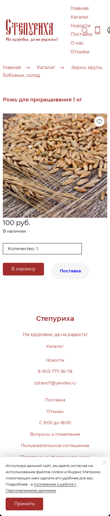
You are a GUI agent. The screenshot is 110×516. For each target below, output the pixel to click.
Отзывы (80, 51)
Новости (81, 25)
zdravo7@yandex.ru (55, 383)
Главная (80, 8)
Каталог (80, 17)
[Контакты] (98, 30)
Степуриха (55, 318)
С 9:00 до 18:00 (55, 422)
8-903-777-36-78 (55, 371)
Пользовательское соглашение (55, 445)
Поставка (81, 34)
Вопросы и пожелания (55, 434)
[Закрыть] (104, 462)
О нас (77, 43)
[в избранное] (99, 121)
